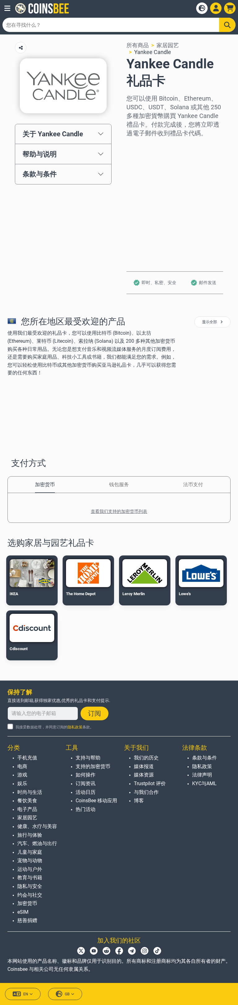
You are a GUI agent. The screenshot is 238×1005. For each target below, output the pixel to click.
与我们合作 (146, 792)
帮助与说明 (40, 154)
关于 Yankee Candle (53, 134)
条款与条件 (40, 174)
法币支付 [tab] (193, 484)
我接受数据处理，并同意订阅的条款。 (54, 727)
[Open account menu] (216, 8)
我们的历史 (146, 758)
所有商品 (137, 45)
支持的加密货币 (93, 766)
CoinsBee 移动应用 (96, 801)
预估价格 (137, 199)
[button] (7, 8)
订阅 (94, 713)
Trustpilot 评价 (150, 783)
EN (25, 994)
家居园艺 (167, 45)
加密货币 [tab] (45, 484)
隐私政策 (75, 727)
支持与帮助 (88, 758)
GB (67, 994)
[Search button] (227, 25)
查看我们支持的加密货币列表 (119, 511)
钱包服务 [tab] (119, 484)
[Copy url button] (20, 47)
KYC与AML (204, 783)
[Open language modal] (202, 8)
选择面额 (137, 173)
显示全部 (210, 322)
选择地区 (137, 146)
